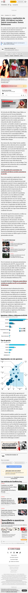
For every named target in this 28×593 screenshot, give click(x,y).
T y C (12, 543)
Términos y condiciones (14, 567)
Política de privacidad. (21, 543)
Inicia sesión (4, 536)
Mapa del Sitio (14, 555)
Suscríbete (13, 1)
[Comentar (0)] (16, 54)
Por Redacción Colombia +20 (11, 454)
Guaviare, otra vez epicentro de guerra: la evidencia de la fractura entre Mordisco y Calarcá (18, 244)
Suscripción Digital (14, 559)
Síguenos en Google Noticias (15, 466)
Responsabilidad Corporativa (14, 565)
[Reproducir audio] (3, 93)
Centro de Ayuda (14, 570)
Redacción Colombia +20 (10, 48)
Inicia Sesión (20, 1)
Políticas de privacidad (14, 568)
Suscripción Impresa (14, 557)
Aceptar (24, 590)
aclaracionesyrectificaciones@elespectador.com (14, 580)
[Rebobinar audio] (21, 95)
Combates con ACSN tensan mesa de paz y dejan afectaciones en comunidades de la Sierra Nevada (17, 256)
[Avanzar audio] (23, 95)
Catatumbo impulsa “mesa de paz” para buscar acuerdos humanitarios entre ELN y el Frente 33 (18, 250)
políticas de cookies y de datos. (11, 591)
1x (25, 95)
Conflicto (12, 242)
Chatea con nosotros (15, 561)
